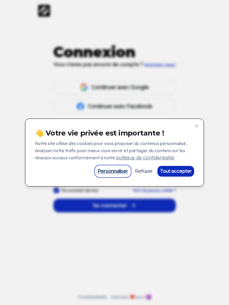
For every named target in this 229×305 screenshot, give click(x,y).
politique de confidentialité (145, 158)
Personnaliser (113, 171)
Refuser (144, 171)
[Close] (196, 126)
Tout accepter (176, 171)
